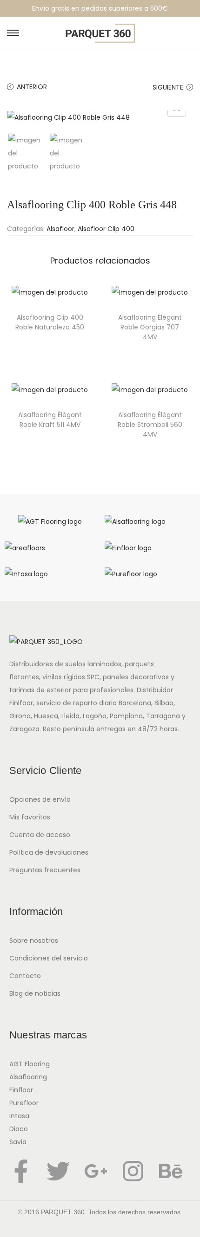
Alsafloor (60, 228)
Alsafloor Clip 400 (106, 228)
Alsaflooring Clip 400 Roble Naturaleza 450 (49, 322)
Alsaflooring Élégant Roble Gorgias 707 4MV (150, 327)
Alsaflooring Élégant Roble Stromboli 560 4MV (150, 424)
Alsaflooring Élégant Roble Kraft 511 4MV (50, 419)
